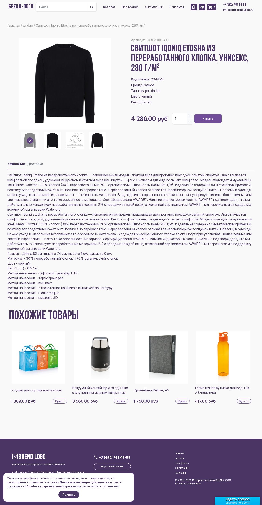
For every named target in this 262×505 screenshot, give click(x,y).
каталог (179, 458)
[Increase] (190, 116)
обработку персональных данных (51, 486)
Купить (208, 118)
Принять (68, 494)
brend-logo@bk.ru (240, 9)
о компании (182, 467)
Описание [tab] (16, 164)
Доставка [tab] (35, 164)
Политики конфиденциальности (84, 482)
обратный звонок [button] (112, 466)
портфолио (182, 463)
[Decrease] (190, 121)
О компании (154, 7)
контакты (180, 472)
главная (180, 453)
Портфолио (130, 7)
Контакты (177, 7)
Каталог (109, 7)
